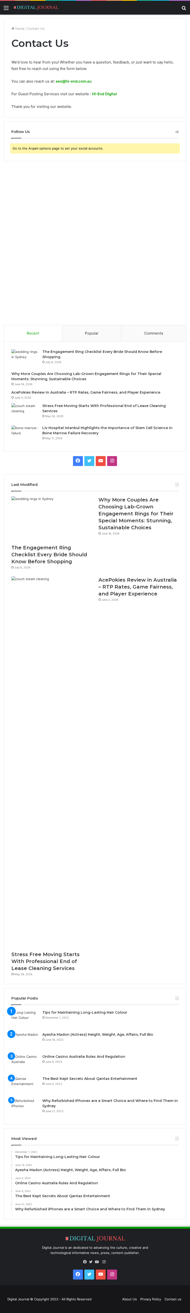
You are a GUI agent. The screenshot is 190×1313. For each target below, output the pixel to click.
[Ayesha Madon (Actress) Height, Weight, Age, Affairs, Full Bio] (25, 1041)
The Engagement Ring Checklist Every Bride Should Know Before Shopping (49, 554)
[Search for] (183, 9)
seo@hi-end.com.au (74, 81)
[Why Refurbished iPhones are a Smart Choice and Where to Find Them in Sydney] (25, 1107)
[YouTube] (98, 1262)
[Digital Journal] (35, 7)
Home (19, 29)
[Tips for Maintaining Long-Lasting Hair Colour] (25, 1019)
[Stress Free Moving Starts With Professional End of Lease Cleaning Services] (25, 412)
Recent (33, 333)
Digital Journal (18, 1299)
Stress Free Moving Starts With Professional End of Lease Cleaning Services (45, 961)
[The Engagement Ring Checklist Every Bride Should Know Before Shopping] (25, 358)
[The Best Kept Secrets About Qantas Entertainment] (25, 1085)
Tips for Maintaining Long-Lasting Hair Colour (84, 1012)
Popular (91, 333)
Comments (153, 333)
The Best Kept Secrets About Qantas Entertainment (89, 1078)
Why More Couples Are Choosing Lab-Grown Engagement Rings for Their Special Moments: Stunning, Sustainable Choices (135, 514)
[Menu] (6, 9)
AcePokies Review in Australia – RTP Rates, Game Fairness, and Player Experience (85, 392)
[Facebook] (86, 1262)
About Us (129, 1299)
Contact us (173, 1299)
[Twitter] (92, 1262)
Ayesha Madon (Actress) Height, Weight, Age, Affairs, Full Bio (97, 1034)
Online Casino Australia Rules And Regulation (83, 1056)
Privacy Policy (150, 1299)
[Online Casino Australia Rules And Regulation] (25, 1063)
